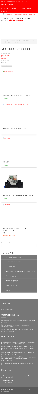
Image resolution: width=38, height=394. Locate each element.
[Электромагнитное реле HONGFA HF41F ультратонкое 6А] (6, 205)
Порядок (3, 58)
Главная (6, 40)
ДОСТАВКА (13, 8)
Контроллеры (10, 266)
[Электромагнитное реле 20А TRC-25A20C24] (8, 71)
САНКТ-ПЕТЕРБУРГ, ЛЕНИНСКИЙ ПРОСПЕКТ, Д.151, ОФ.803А (16, 1)
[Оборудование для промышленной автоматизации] (19, 14)
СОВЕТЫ (11, 5)
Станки (8, 290)
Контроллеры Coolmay (13, 262)
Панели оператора (12, 281)
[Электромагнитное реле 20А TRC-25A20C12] (15, 104)
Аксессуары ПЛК (15, 40)
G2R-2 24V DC (7, 162)
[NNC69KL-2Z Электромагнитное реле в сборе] (14, 181)
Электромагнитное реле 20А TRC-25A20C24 (17, 95)
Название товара (6, 57)
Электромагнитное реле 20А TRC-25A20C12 (17, 128)
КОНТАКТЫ (4, 11)
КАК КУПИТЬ (4, 8)
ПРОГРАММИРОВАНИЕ (25, 8)
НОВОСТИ (4, 5)
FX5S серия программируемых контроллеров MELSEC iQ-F (18, 363)
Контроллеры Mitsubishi (13, 257)
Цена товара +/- (6, 55)
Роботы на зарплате (7, 309)
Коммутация (26, 40)
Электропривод (11, 276)
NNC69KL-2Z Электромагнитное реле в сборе (18, 195)
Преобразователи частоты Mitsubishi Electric (20, 271)
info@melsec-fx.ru (7, 380)
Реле (34, 40)
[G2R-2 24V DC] (6, 138)
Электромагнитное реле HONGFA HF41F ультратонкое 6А (16, 229)
